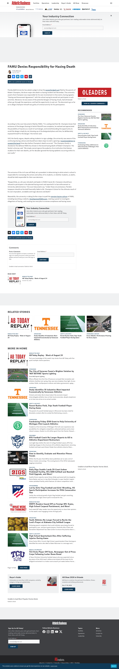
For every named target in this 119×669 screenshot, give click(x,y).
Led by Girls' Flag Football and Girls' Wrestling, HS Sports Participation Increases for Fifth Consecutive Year (52, 490)
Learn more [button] (54, 666)
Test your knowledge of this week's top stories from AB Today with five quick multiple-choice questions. (51, 359)
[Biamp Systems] (58, 9)
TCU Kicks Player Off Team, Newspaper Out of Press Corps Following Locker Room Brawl (52, 553)
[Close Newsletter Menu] (111, 16)
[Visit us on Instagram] (48, 631)
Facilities (32, 467)
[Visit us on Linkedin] (52, 631)
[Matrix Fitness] (30, 9)
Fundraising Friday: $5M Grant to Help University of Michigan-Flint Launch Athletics (88, 146)
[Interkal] (67, 9)
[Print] (9, 76)
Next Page (23, 567)
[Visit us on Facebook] (43, 631)
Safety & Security (83, 133)
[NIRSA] (93, 9)
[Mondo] (76, 9)
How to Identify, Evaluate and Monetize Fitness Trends (50, 454)
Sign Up (47, 33)
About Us (42, 663)
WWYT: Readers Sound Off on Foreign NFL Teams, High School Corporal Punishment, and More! (51, 505)
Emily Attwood (16, 71)
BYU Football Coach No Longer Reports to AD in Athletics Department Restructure (50, 438)
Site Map (77, 663)
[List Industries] (49, 9)
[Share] (13, 76)
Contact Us (49, 663)
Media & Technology (35, 549)
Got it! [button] (114, 666)
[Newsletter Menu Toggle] (111, 3)
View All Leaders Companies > (94, 103)
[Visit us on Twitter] (60, 631)
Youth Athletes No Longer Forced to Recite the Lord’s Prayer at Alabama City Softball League (50, 521)
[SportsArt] (86, 9)
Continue (43, 260)
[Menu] (8, 3)
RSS (72, 663)
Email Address (47, 24)
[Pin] (26, 76)
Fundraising (82, 143)
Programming (33, 485)
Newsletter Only (27, 276)
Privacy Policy (65, 663)
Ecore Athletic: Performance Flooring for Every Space (99, 337)
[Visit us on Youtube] (56, 631)
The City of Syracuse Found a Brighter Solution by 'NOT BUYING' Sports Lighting (89, 118)
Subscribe (57, 663)
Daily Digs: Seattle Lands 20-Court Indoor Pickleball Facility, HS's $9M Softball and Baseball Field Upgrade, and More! (51, 471)
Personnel (32, 435)
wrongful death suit (52, 90)
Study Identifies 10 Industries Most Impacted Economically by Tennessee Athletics (88, 127)
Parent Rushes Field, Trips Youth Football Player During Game (88, 136)
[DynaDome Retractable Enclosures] (39, 9)
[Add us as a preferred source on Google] (30, 76)
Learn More (16, 586)
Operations (81, 124)
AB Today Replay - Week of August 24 (34, 278)
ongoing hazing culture (59, 196)
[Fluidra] (20, 9)
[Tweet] (22, 76)
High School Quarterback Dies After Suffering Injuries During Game (50, 537)
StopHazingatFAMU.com (38, 199)
